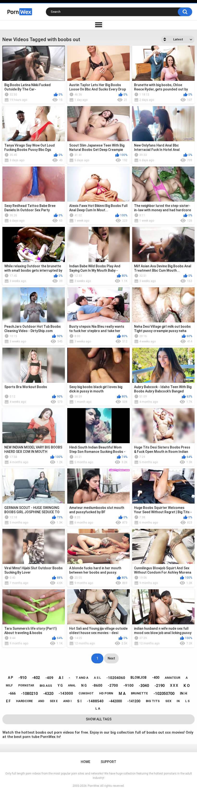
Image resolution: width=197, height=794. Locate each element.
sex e (54, 701)
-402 (36, 677)
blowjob (138, 677)
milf (9, 685)
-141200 (133, 701)
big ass (46, 685)
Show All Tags (98, 719)
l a (97, 708)
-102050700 (164, 693)
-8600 (97, 685)
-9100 (128, 685)
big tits (153, 701)
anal (72, 685)
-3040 (144, 685)
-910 (22, 677)
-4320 (48, 693)
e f (8, 701)
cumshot (86, 693)
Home (85, 762)
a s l (97, 677)
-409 (49, 678)
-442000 (115, 701)
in (178, 701)
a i (61, 677)
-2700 (113, 685)
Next (111, 658)
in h (183, 693)
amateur (172, 677)
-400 (155, 677)
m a (122, 693)
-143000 (66, 693)
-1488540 (95, 701)
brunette (139, 693)
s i (79, 701)
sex (168, 701)
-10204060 (115, 678)
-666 (12, 693)
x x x (174, 685)
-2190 (159, 685)
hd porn (106, 693)
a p (10, 677)
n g (84, 685)
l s (187, 701)
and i (67, 701)
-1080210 (29, 693)
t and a (82, 677)
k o (187, 685)
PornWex (93, 786)
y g (60, 685)
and (41, 701)
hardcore (24, 701)
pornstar (26, 685)
